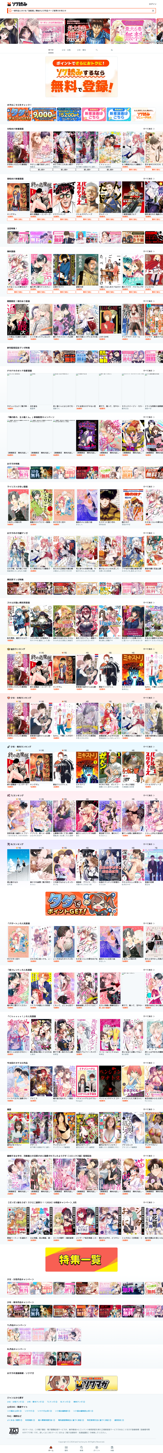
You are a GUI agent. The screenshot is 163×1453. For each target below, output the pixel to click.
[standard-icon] (153, 10)
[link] (19, 114)
